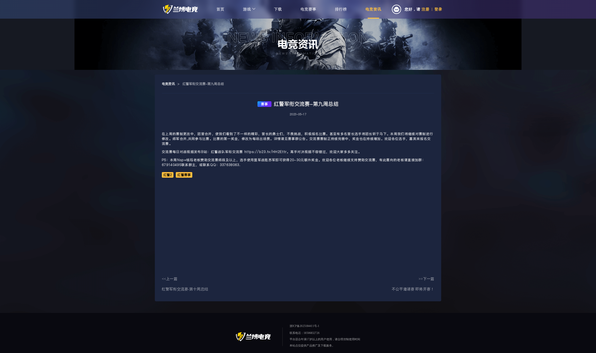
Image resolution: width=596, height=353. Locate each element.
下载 (278, 9)
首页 (220, 9)
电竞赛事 (308, 9)
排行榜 (341, 9)
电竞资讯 (373, 9)
